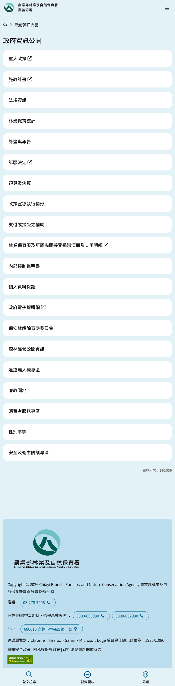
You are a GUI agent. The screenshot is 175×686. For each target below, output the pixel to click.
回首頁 (31, 7)
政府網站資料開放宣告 (82, 649)
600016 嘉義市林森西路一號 (48, 629)
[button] (167, 8)
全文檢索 (29, 681)
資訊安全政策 (19, 649)
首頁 (5, 24)
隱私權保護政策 (46, 649)
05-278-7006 (34, 602)
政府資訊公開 (26, 24)
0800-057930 (126, 616)
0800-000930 (87, 616)
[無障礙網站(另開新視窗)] (20, 659)
